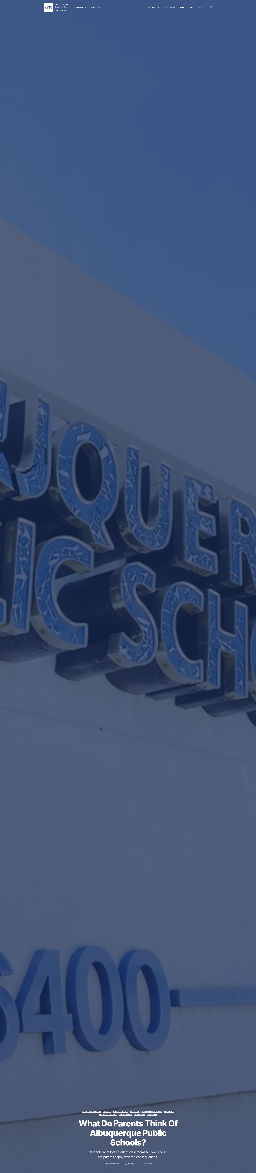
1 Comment (148, 1164)
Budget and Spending (91, 1111)
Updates (173, 7)
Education (135, 1111)
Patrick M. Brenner (115, 1164)
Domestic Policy (120, 1111)
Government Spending (152, 1111)
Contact (190, 7)
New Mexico (169, 1111)
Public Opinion (125, 1114)
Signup (181, 7)
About (154, 7)
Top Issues (152, 1114)
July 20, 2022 (133, 1164)
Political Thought (108, 1114)
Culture (107, 1111)
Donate (199, 7)
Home (147, 7)
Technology (139, 1114)
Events (164, 7)
